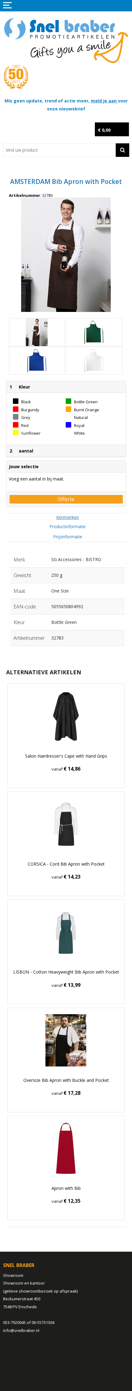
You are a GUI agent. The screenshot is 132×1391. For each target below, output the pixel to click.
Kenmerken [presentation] (67, 517)
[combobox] (59, 150)
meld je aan (104, 101)
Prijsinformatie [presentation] (67, 537)
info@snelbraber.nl (21, 1330)
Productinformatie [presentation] (67, 526)
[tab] (68, 517)
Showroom (13, 1275)
